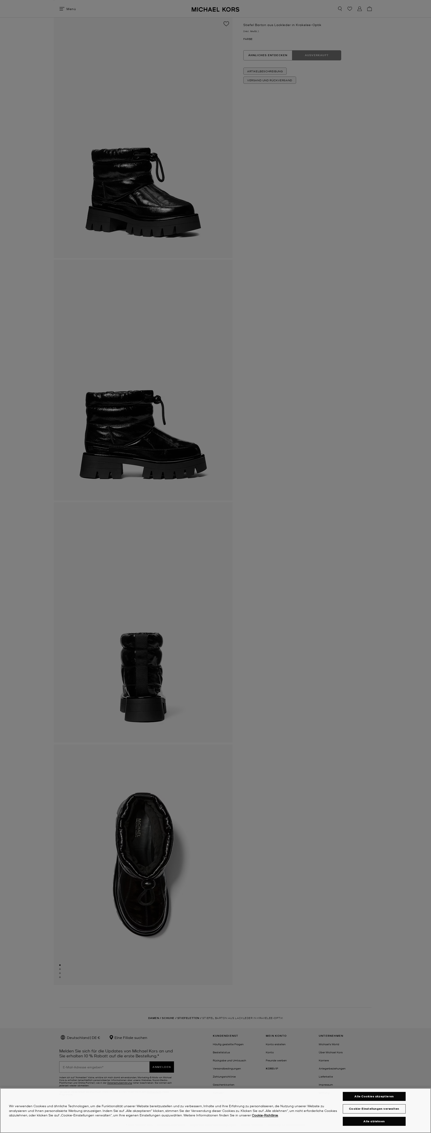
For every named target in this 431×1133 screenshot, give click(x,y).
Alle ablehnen (374, 1121)
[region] (215, 1110)
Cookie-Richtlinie (265, 1115)
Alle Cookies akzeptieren (374, 1096)
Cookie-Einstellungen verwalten (374, 1109)
